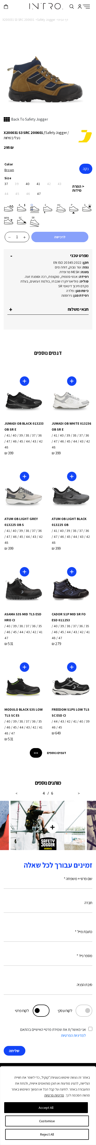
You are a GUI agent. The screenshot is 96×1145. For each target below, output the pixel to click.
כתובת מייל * (83, 931)
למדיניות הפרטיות (73, 1035)
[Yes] (90, 1030)
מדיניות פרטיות (54, 1095)
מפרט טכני (79, 255)
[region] (48, 1105)
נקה (86, 168)
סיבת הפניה (84, 984)
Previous (79, 791)
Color (8, 164)
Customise (47, 1121)
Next (17, 791)
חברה (88, 902)
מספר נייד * (84, 955)
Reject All (47, 1134)
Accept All (46, 1107)
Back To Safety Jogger (29, 119)
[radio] (10, 169)
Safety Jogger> (45, 20)
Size (7, 178)
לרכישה (59, 237)
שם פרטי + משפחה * (78, 878)
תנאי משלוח (78, 309)
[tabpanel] (48, 825)
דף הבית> (62, 20)
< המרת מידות (78, 188)
